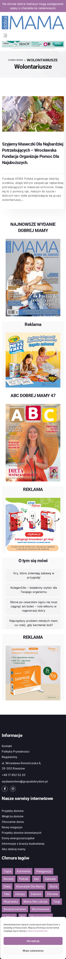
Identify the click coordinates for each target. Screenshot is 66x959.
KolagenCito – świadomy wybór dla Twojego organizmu (33, 590)
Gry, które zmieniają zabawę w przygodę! (33, 575)
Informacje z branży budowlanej (23, 843)
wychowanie (40, 909)
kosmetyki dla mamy (30, 886)
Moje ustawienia (33, 950)
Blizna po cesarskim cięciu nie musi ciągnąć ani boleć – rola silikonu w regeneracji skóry (33, 606)
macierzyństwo (40, 916)
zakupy (20, 894)
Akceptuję (33, 941)
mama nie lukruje (36, 901)
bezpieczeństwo (15, 909)
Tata (7, 894)
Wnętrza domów (12, 816)
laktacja (9, 916)
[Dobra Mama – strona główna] (33, 22)
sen (36, 879)
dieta (7, 886)
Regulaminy (9, 757)
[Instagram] (13, 789)
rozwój (9, 879)
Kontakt (7, 746)
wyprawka (11, 901)
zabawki (50, 879)
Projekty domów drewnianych (21, 832)
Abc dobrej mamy (14, 849)
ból (22, 916)
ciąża (7, 871)
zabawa (36, 894)
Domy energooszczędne (18, 838)
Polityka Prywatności (15, 751)
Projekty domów (13, 811)
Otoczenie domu (13, 822)
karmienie (23, 871)
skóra (53, 886)
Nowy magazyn (12, 827)
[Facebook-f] (5, 789)
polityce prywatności (37, 931)
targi (56, 901)
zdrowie (52, 894)
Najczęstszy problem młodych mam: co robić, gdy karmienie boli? (33, 623)
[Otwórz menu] (5, 35)
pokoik (23, 879)
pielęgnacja (43, 871)
